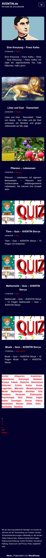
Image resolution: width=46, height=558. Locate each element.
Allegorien (19, 376)
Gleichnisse (37, 382)
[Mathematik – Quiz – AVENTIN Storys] (23, 267)
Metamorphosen (34, 388)
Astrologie (24, 379)
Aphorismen (8, 379)
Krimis (18, 385)
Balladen (37, 379)
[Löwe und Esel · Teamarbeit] (23, 89)
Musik (22, 351)
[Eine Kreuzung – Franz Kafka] (23, 28)
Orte (40, 391)
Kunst (39, 385)
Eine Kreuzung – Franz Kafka (23, 47)
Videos (39, 400)
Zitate (29, 403)
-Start (38, 403)
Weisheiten (7, 403)
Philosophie (36, 394)
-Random (18, 406)
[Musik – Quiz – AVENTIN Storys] (23, 328)
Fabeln (18, 112)
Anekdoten (36, 376)
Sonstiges (16, 400)
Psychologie (8, 397)
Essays (5, 382)
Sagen (39, 397)
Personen (20, 394)
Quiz (17, 235)
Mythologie (16, 391)
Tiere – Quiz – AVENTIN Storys (23, 231)
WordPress (34, 555)
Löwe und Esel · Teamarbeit (23, 107)
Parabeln (6, 394)
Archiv (5, 376)
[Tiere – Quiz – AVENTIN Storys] (23, 212)
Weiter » (5, 433)
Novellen (30, 391)
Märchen (19, 388)
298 (3, 430)
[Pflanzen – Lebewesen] (23, 149)
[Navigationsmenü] (41, 5)
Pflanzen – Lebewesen (23, 168)
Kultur (29, 385)
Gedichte (24, 382)
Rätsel (29, 397)
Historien (6, 385)
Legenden (7, 388)
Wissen (18, 172)
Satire (5, 400)
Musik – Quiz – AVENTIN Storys (23, 347)
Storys (18, 51)
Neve (9, 555)
